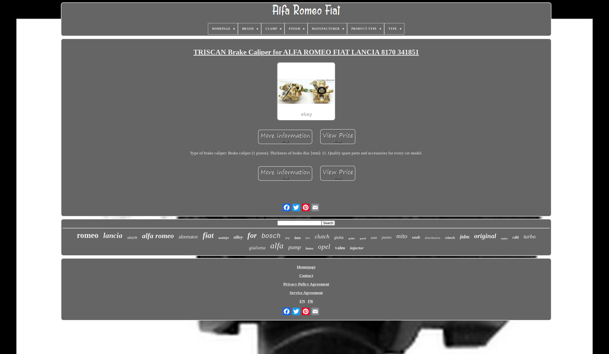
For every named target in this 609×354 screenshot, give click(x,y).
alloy (238, 237)
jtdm (464, 237)
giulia (339, 238)
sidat (374, 238)
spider (351, 238)
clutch (322, 236)
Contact (306, 275)
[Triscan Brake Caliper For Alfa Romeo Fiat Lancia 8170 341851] (306, 92)
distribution (432, 238)
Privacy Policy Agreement (306, 284)
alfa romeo (158, 236)
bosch (270, 236)
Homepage (306, 267)
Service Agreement (306, 292)
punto (387, 237)
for (252, 235)
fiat (208, 235)
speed (363, 238)
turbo (530, 237)
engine (504, 238)
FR (310, 301)
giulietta (257, 247)
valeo (340, 247)
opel (324, 246)
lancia (113, 235)
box (298, 238)
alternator (188, 237)
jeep (287, 238)
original (485, 236)
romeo (87, 235)
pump (294, 247)
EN (302, 301)
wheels (450, 238)
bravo (309, 248)
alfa (277, 245)
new (307, 238)
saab (416, 237)
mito (401, 236)
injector (356, 248)
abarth (132, 238)
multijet (223, 238)
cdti (515, 237)
